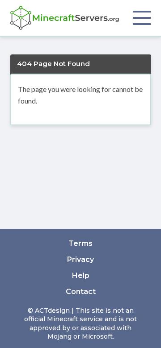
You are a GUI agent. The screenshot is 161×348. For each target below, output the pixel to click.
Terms (80, 243)
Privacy (80, 259)
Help (80, 275)
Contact (81, 291)
